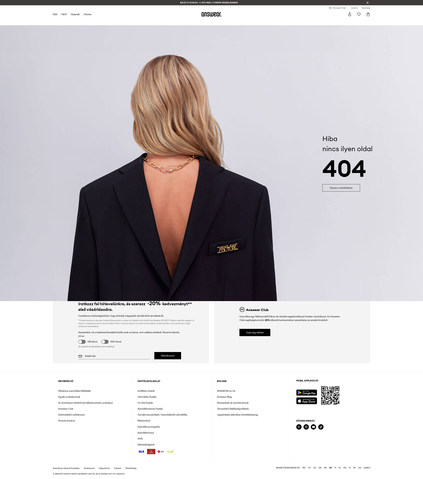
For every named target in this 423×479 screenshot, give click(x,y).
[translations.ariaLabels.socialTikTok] (321, 427)
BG (304, 468)
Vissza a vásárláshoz (341, 187)
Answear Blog (224, 396)
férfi (64, 14)
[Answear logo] (211, 14)
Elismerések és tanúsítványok (233, 402)
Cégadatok (104, 468)
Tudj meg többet (255, 332)
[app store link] (306, 400)
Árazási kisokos (66, 420)
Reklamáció (143, 420)
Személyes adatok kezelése (66, 468)
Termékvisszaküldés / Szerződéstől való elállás (162, 414)
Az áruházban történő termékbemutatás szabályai (85, 402)
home (87, 14)
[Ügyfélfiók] (350, 14)
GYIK (140, 438)
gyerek (75, 14)
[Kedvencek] (359, 14)
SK (354, 468)
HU (330, 468)
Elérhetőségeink (146, 444)
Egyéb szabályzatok (69, 396)
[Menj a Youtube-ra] (313, 427)
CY (309, 468)
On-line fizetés (145, 402)
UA (359, 468)
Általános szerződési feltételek (74, 390)
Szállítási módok (146, 390)
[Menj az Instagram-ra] (306, 427)
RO (345, 468)
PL (340, 468)
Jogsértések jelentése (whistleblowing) (237, 414)
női (55, 14)
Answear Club (65, 408)
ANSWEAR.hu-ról (226, 390)
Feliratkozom (167, 355)
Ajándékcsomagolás (148, 426)
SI (350, 468)
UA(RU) (367, 468)
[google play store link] (306, 393)
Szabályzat (89, 468)
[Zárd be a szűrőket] (367, 2)
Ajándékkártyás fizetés (150, 408)
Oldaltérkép (131, 468)
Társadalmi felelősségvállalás (233, 408)
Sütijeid (117, 468)
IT (335, 468)
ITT (188, 323)
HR (325, 468)
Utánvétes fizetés (146, 396)
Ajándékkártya (145, 432)
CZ (314, 468)
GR (319, 468)
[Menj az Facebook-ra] (299, 427)
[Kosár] (368, 14)
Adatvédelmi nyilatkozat (71, 414)
